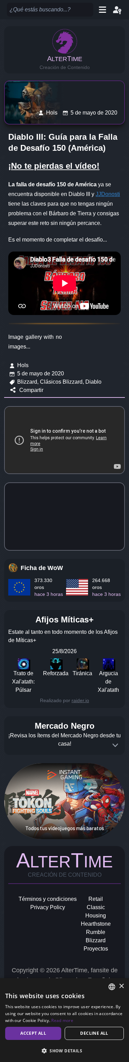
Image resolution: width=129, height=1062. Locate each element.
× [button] (121, 986)
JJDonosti (108, 194)
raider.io (80, 700)
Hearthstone (96, 924)
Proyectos (96, 949)
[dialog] (64, 1020)
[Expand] (115, 745)
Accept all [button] (33, 1033)
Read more (62, 1020)
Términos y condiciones (48, 899)
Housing (95, 915)
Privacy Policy (47, 907)
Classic (96, 907)
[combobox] (111, 986)
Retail (95, 899)
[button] (64, 1050)
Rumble (95, 932)
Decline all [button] (94, 1033)
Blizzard (96, 940)
